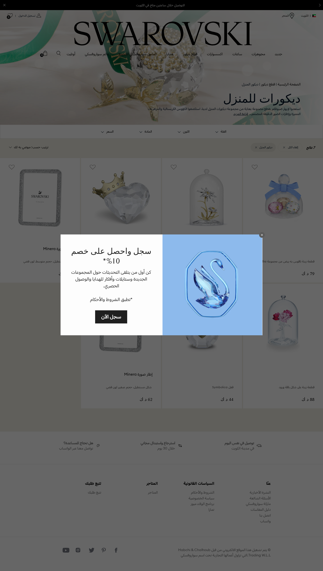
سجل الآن (111, 316)
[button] (262, 235)
